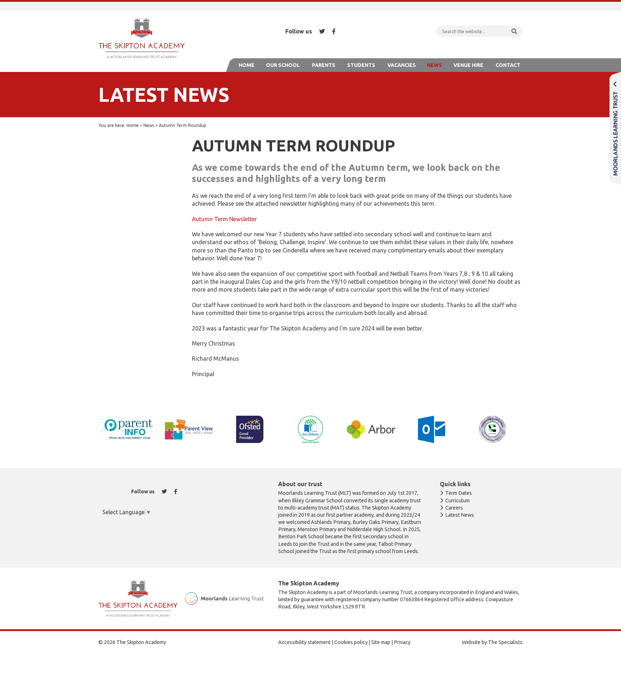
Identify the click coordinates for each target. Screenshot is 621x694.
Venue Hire (468, 65)
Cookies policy (351, 642)
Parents (323, 65)
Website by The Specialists (492, 642)
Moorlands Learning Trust (615, 128)
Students (361, 65)
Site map (380, 642)
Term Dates (458, 493)
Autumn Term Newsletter (224, 219)
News (434, 65)
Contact (508, 65)
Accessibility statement (304, 642)
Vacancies (401, 65)
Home (246, 65)
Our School (283, 65)
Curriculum (457, 500)
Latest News (459, 515)
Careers (454, 508)
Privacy (402, 642)
